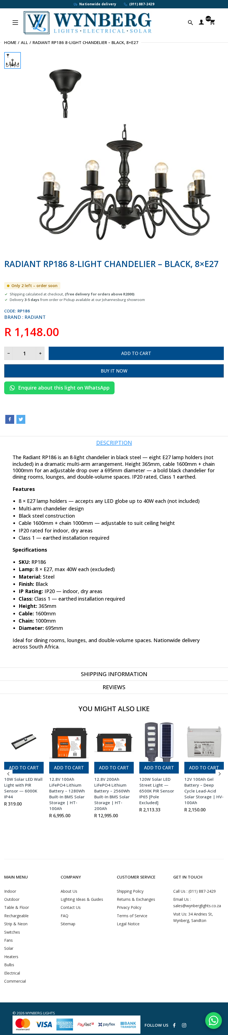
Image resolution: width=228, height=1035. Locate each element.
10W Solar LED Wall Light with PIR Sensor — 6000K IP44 (23, 787)
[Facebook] (9, 419)
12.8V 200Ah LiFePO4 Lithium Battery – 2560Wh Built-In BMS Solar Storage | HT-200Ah (112, 793)
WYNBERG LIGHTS (40, 1013)
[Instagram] (184, 1025)
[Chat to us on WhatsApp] (213, 1020)
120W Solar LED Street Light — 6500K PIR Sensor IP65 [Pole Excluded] (156, 790)
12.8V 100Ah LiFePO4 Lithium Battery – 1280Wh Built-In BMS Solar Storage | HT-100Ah (67, 793)
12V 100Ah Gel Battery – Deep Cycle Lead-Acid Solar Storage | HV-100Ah (204, 790)
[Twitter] (20, 419)
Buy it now (114, 371)
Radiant (35, 317)
